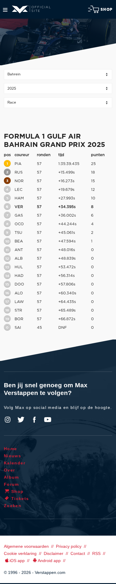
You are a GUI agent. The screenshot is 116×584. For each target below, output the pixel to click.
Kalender (14, 463)
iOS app (17, 560)
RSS (96, 553)
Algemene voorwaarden (26, 546)
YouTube (47, 419)
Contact (77, 553)
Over (9, 470)
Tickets (20, 498)
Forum (11, 484)
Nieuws (12, 455)
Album (11, 477)
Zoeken (12, 505)
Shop (106, 9)
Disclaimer (53, 553)
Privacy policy (68, 546)
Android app (49, 560)
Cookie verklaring (20, 553)
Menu (5, 9)
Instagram (8, 419)
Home (10, 448)
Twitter (21, 419)
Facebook (34, 419)
